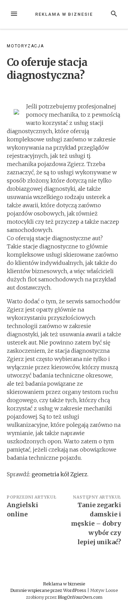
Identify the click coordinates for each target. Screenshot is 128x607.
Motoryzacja (25, 46)
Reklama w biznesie (64, 14)
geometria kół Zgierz (59, 474)
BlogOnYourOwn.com (80, 597)
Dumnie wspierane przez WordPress (48, 590)
